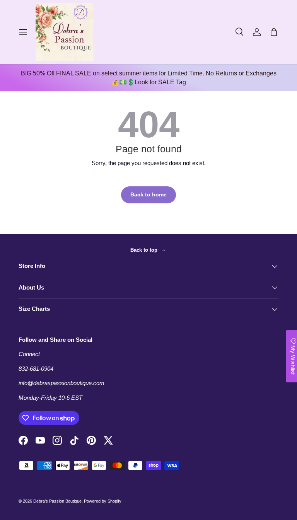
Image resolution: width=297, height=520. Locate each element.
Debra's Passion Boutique (57, 501)
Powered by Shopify (102, 501)
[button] (273, 32)
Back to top (144, 250)
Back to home (148, 195)
